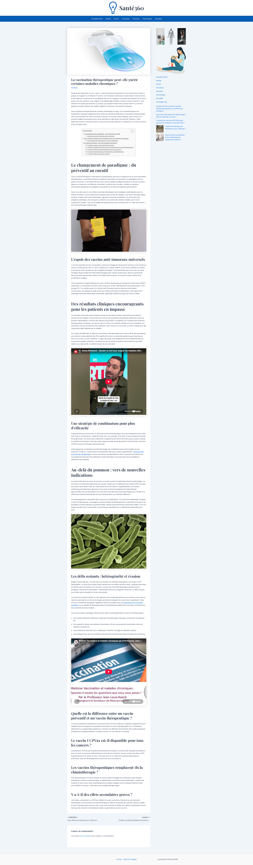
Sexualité (159, 98)
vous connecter (85, 836)
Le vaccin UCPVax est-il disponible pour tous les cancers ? (104, 149)
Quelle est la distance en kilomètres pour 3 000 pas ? (175, 127)
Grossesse (160, 88)
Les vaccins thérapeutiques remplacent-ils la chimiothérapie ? (105, 152)
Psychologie (160, 95)
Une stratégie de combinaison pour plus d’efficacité (102, 141)
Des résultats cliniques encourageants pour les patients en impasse (106, 138)
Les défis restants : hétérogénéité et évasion (100, 145)
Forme (158, 84)
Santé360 (131, 8)
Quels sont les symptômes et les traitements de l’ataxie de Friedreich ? (175, 137)
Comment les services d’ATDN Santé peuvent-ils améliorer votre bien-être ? (170, 121)
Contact (119, 859)
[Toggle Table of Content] (131, 131)
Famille (158, 80)
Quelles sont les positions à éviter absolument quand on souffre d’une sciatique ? (169, 108)
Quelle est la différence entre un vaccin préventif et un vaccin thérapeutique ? (110, 147)
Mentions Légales (130, 859)
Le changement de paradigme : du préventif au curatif (102, 134)
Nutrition (159, 91)
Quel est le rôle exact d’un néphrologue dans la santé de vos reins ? (170, 115)
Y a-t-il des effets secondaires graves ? (98, 154)
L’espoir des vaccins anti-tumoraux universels (100, 136)
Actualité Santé (161, 77)
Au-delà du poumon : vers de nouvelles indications (100, 143)
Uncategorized (161, 102)
